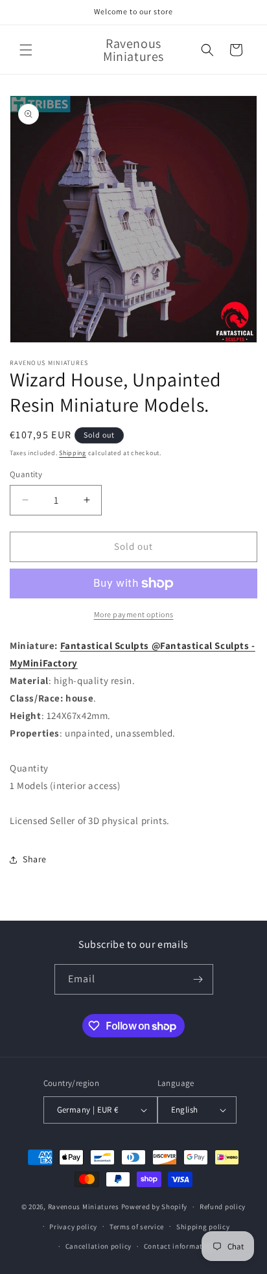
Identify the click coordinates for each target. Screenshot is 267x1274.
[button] (26, 50)
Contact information (179, 1246)
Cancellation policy (98, 1246)
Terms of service (137, 1226)
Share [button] (35, 859)
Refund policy (223, 1206)
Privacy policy (73, 1226)
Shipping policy (203, 1226)
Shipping (72, 453)
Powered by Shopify (154, 1206)
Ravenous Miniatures (83, 1206)
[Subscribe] (198, 979)
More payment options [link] (134, 614)
